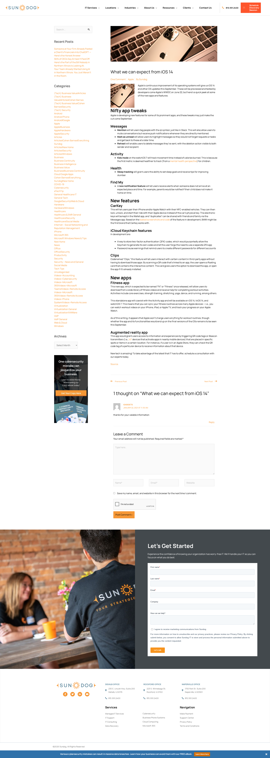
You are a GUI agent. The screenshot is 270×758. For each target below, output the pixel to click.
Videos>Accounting (64, 275)
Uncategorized (61, 272)
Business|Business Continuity (69, 170)
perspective (191, 161)
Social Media (60, 265)
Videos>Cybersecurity (65, 278)
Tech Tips (59, 268)
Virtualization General (65, 309)
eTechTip (59, 191)
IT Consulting (111, 721)
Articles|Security (62, 150)
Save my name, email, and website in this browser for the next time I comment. (157, 493)
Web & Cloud (60, 322)
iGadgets (128, 404)
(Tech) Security (62, 110)
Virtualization (61, 305)
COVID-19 (59, 184)
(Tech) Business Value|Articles (70, 93)
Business (59, 157)
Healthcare (60, 211)
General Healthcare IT (65, 194)
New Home (59, 241)
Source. (115, 364)
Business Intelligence (65, 164)
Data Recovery (111, 726)
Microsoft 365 (61, 234)
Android (58, 113)
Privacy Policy (186, 721)
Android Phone (61, 116)
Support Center (187, 717)
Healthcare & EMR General (67, 214)
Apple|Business (62, 126)
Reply (211, 422)
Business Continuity (64, 160)
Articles (58, 137)
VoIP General (60, 319)
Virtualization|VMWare (65, 312)
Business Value (62, 167)
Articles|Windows (63, 153)
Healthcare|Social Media (66, 221)
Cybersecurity (61, 187)
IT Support (109, 717)
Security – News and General (69, 261)
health (181, 161)
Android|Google (62, 120)
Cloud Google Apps (63, 174)
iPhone (57, 231)
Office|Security (62, 251)
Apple (57, 123)
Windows (59, 326)
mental (173, 161)
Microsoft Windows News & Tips (70, 238)
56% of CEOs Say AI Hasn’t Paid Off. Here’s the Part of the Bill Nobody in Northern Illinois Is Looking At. (72, 62)
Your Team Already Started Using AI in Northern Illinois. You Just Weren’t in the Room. (72, 72)
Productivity (60, 255)
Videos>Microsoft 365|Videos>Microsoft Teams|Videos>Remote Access (70, 285)
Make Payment (186, 713)
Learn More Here (202, 754)
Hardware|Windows (64, 207)
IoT (130, 339)
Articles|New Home (64, 147)
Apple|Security (61, 133)
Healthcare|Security (64, 218)
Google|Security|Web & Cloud (69, 201)
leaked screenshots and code (155, 219)
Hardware (59, 204)
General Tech (61, 197)
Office (57, 248)
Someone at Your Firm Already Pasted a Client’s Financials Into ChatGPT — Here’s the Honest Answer (73, 52)
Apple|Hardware (62, 130)
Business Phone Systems (154, 717)
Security (58, 258)
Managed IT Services (114, 713)
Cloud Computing (150, 721)
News (57, 245)
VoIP (56, 315)
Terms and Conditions (189, 726)
